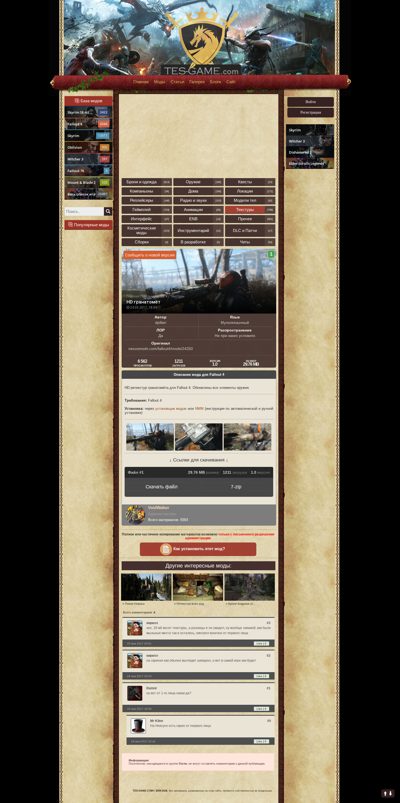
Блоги (215, 82)
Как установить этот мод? (199, 549)
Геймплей (141, 209)
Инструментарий (193, 230)
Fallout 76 (87, 170)
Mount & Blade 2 (87, 182)
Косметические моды (141, 230)
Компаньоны (141, 191)
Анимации (193, 209)
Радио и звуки (193, 200)
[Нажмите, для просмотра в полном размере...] (150, 449)
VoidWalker (158, 507)
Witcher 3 (87, 159)
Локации (245, 191)
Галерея (197, 82)
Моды (159, 82)
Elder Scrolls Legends (306, 163)
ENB (193, 218)
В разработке (193, 242)
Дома (193, 191)
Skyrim (87, 135)
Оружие (193, 181)
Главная (141, 82)
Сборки (142, 242)
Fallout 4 (87, 124)
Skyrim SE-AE (87, 112)
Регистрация (310, 112)
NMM (199, 409)
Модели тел (245, 200)
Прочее (245, 218)
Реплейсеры (141, 200)
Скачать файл (162, 486)
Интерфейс (141, 218)
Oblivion (87, 147)
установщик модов (171, 409)
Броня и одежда (141, 181)
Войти (311, 102)
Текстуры (245, 209)
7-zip (236, 486)
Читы (245, 242)
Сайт (231, 82)
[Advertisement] (309, 254)
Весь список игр (87, 194)
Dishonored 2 (300, 152)
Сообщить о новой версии (150, 255)
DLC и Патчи (245, 230)
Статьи (177, 82)
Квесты (245, 181)
